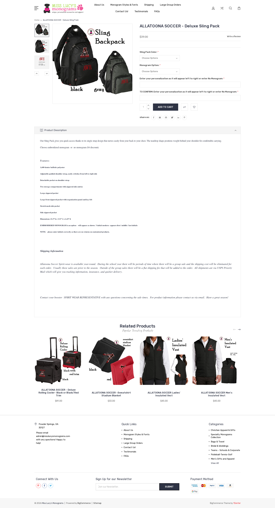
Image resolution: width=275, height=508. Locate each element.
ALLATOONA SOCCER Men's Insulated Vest (216, 394)
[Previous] (37, 73)
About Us (99, 4)
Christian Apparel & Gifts (223, 430)
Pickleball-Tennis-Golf (221, 454)
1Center (237, 503)
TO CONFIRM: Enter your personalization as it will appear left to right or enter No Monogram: (189, 91)
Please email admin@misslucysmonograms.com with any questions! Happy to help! (53, 437)
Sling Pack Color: (149, 52)
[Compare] (221, 10)
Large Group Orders (170, 4)
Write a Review (234, 36)
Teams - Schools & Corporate (225, 450)
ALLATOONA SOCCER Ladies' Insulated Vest (164, 394)
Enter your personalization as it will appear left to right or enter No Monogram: (182, 78)
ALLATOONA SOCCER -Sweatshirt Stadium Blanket (111, 394)
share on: (144, 117)
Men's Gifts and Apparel (222, 459)
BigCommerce (84, 503)
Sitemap (97, 503)
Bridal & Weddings (219, 446)
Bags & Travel (217, 441)
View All (215, 463)
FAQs (157, 11)
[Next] (47, 73)
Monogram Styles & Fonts (124, 4)
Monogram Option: (150, 65)
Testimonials (141, 11)
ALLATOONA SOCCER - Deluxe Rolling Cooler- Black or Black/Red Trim (59, 392)
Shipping (149, 4)
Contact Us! (121, 11)
